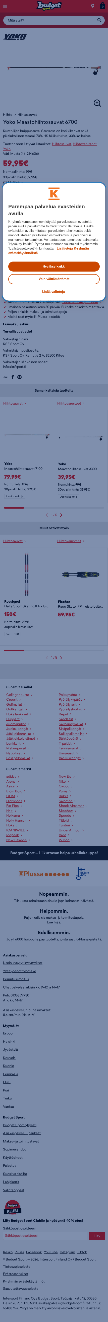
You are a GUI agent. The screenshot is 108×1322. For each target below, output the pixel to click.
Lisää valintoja (53, 291)
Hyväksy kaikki (54, 266)
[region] (54, 242)
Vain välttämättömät (54, 279)
